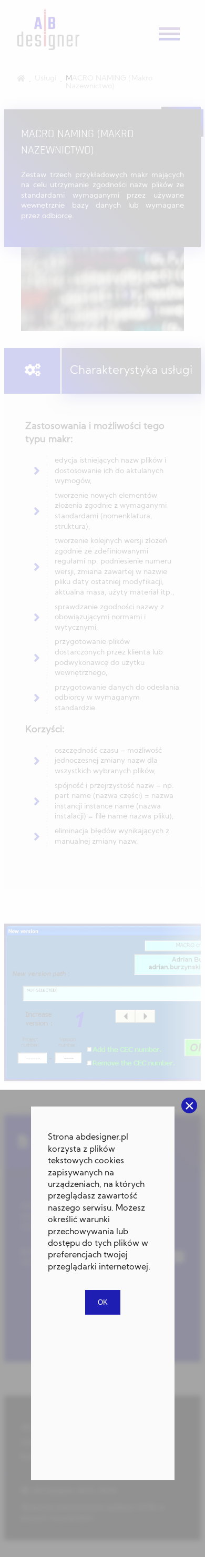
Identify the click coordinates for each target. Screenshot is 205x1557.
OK (103, 1302)
